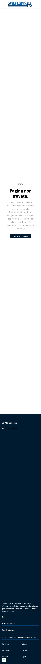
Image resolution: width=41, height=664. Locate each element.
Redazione (6, 650)
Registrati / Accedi (9, 630)
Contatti (25, 650)
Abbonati (5, 657)
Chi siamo (5, 644)
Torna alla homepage (20, 236)
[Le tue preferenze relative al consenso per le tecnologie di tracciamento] (4, 660)
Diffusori (25, 644)
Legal (24, 657)
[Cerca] (37, 4)
